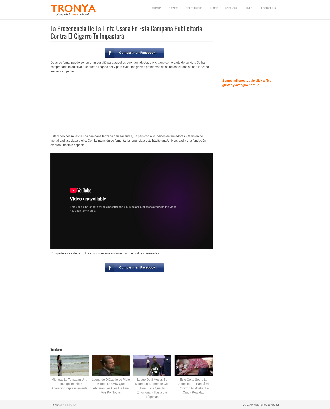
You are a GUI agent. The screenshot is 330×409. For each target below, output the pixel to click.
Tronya (54, 404)
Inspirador (231, 8)
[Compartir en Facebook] (134, 53)
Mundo (248, 8)
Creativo (173, 8)
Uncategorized (268, 8)
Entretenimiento (194, 8)
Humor (214, 8)
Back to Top (274, 404)
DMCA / (247, 404)
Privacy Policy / (259, 404)
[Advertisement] (131, 104)
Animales (156, 8)
